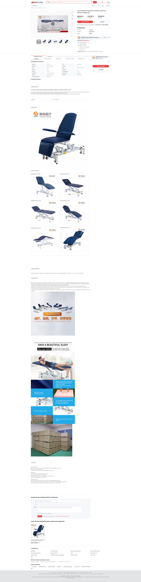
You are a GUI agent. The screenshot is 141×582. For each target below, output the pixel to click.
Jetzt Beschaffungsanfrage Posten (62, 516)
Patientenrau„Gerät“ (93, 553)
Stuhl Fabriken (34, 566)
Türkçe (92, 573)
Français (55, 573)
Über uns (50, 572)
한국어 (79, 573)
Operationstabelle (34, 555)
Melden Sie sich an (81, 51)
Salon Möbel (40, 7)
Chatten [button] (102, 21)
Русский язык (60, 573)
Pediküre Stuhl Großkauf (86, 566)
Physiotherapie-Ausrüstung (35, 553)
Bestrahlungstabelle (54, 551)
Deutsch (68, 573)
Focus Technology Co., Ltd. (70, 575)
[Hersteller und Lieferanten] (37, 2)
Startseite (32, 7)
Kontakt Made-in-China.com (75, 572)
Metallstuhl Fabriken (42, 566)
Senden (39, 516)
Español (48, 573)
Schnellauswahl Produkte (84, 572)
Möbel (36, 7)
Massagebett (33, 551)
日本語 (82, 573)
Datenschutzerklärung (66, 572)
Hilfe (98, 5)
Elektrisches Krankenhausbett (75, 551)
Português (51, 573)
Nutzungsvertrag (59, 572)
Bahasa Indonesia (100, 573)
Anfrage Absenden (85, 21)
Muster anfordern (105, 24)
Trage (71, 553)
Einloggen (108, 2)
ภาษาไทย (88, 573)
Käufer (93, 5)
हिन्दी (84, 573)
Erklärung (54, 572)
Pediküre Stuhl (45, 7)
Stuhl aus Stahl (76, 566)
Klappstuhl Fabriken (51, 566)
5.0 (96, 58)
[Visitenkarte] (108, 61)
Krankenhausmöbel (73, 555)
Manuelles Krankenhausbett (95, 551)
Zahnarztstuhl (92, 555)
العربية (76, 573)
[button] (87, 59)
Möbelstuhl (59, 566)
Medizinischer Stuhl (54, 553)
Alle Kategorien (34, 5)
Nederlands (72, 573)
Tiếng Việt (95, 573)
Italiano (64, 573)
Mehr (32, 568)
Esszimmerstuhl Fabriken (67, 566)
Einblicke (90, 572)
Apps (103, 5)
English (44, 573)
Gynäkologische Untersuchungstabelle (57, 555)
